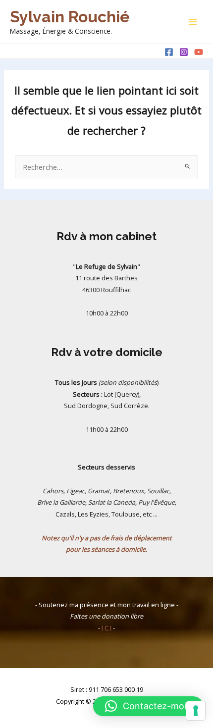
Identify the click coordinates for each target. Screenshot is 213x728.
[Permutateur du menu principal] (192, 21)
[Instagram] (183, 52)
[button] (148, 706)
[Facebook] (168, 52)
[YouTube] (198, 52)
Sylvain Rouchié (70, 16)
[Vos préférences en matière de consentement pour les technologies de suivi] (195, 710)
